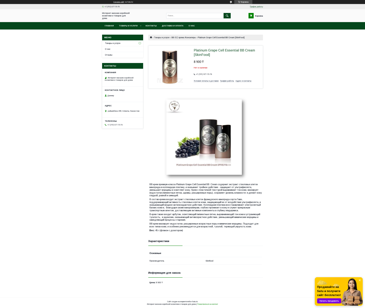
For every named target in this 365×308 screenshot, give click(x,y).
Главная (109, 26)
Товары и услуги (128, 26)
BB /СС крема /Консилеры (184, 37)
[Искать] (227, 15)
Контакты (151, 26)
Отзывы (108, 55)
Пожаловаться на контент (207, 304)
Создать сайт (118, 2)
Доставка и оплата (172, 26)
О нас (191, 26)
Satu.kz (195, 302)
